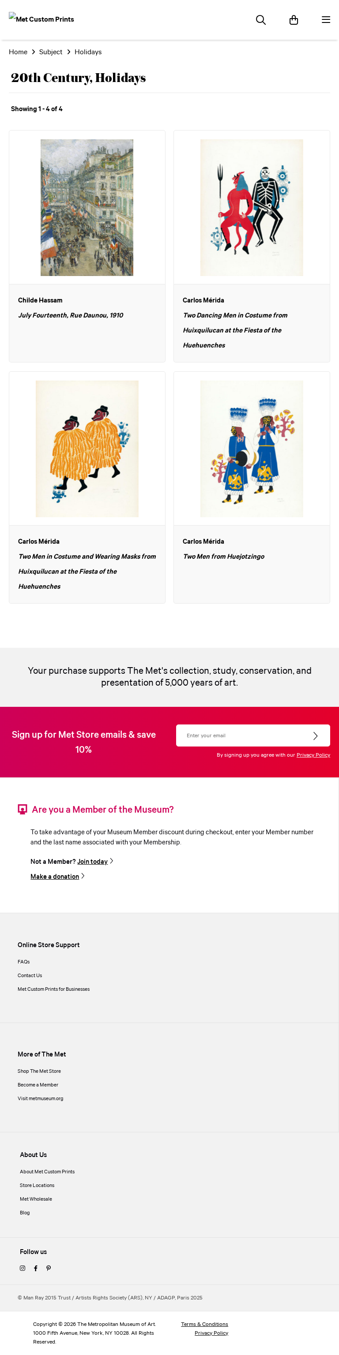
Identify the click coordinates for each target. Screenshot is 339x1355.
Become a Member (38, 1085)
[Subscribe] (316, 736)
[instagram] (22, 1269)
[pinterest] (48, 1269)
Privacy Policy (313, 755)
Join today (92, 862)
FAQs (24, 962)
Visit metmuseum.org (41, 1098)
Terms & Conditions (204, 1324)
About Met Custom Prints (47, 1172)
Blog (25, 1213)
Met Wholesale (36, 1199)
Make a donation (54, 877)
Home (18, 52)
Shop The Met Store (39, 1071)
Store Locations (37, 1185)
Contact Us (30, 975)
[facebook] (36, 1269)
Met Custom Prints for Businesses (54, 989)
